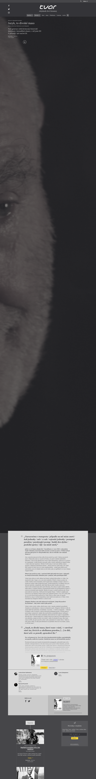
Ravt (43, 15)
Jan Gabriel (65, 706)
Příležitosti (52, 15)
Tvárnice (59, 15)
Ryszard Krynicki (73, 708)
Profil (20, 680)
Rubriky (29, 15)
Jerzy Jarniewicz (71, 706)
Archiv (64, 15)
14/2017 (55, 659)
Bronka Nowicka (74, 704)
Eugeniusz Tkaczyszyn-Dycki (69, 705)
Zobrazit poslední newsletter (74, 741)
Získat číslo (52, 667)
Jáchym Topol (78, 705)
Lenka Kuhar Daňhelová (68, 707)
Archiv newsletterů (74, 744)
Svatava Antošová (66, 710)
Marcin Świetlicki (66, 708)
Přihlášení (43, 667)
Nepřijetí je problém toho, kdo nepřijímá (30, 748)
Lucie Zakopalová (76, 707)
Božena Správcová (67, 704)
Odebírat (74, 738)
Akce (47, 15)
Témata (36, 15)
